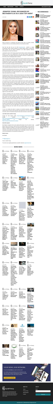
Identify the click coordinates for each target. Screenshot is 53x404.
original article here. (27, 142)
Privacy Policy (25, 390)
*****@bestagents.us (6, 138)
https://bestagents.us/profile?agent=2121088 (25, 115)
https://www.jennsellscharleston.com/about (10, 120)
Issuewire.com (22, 47)
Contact (24, 394)
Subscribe (43, 394)
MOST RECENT (10, 6)
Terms (24, 389)
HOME (4, 6)
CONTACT (22, 6)
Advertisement (25, 392)
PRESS (16, 6)
